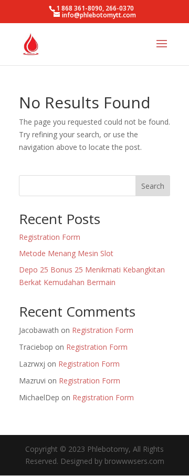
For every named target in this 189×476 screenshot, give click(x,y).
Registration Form (49, 237)
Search (152, 186)
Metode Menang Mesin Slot (66, 253)
